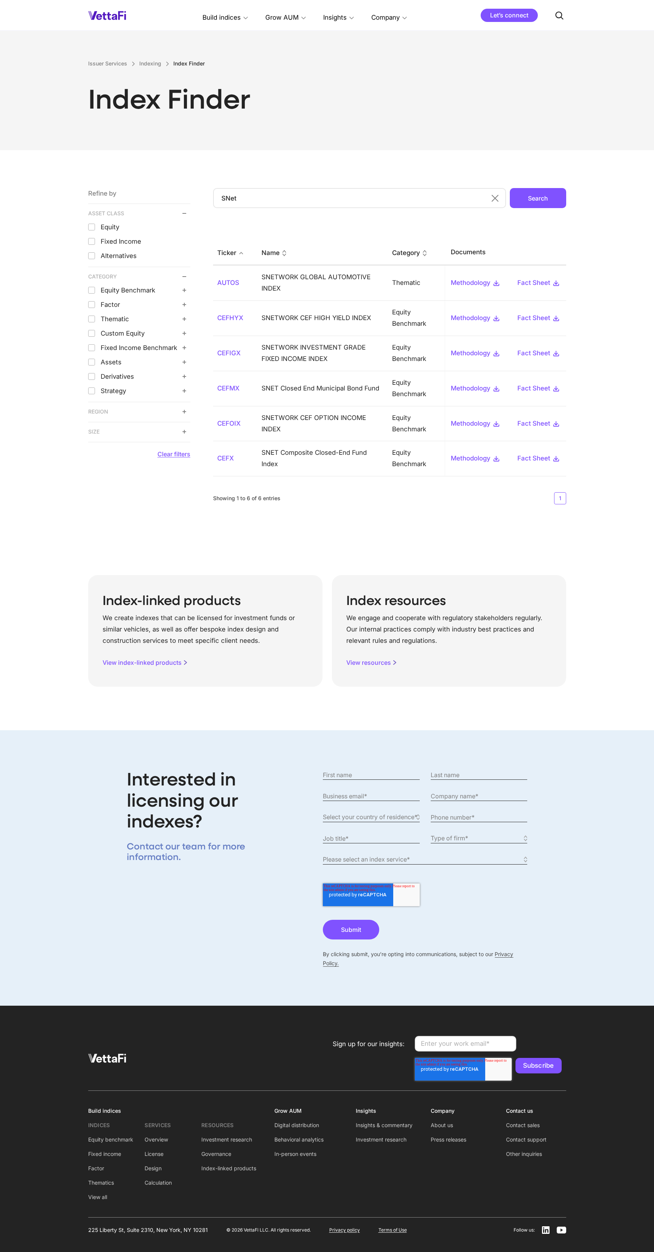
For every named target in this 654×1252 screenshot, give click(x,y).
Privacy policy (344, 1230)
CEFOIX (229, 423)
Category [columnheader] (406, 253)
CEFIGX (229, 353)
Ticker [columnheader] (226, 253)
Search (538, 198)
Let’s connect (509, 15)
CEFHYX (230, 318)
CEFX (225, 458)
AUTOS (228, 282)
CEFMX (228, 388)
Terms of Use (392, 1230)
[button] (225, 15)
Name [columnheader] (271, 253)
